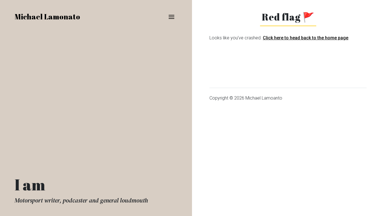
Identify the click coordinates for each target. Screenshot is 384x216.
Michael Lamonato (47, 17)
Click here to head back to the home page (305, 37)
